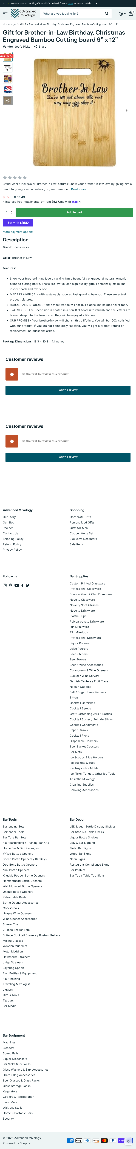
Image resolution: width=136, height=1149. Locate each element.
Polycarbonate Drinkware (87, 621)
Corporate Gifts (80, 517)
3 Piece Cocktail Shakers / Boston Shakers (31, 935)
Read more (78, 189)
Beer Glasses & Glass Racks (21, 1080)
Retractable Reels (14, 897)
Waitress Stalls (12, 1107)
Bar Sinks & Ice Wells (16, 1064)
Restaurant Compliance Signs (89, 864)
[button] (4, 3)
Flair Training (11, 979)
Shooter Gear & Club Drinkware (91, 594)
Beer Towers (78, 659)
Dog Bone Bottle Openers (20, 864)
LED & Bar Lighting (82, 842)
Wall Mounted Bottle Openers (22, 886)
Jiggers (8, 989)
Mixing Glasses (13, 940)
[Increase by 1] (12, 209)
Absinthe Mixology (82, 779)
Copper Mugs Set (81, 533)
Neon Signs (77, 859)
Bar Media (9, 1006)
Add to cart (74, 212)
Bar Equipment (14, 1035)
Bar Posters (77, 870)
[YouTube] (17, 585)
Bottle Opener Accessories (20, 902)
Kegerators (10, 1091)
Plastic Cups (78, 616)
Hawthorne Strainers (16, 957)
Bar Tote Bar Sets (14, 837)
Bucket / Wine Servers (84, 676)
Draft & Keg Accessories (19, 1075)
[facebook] (22, 585)
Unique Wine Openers (17, 913)
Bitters (74, 697)
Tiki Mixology (79, 632)
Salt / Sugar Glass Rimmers (88, 692)
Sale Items (77, 544)
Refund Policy (12, 544)
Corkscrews (11, 908)
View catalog (5, 13)
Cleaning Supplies (82, 784)
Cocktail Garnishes (82, 703)
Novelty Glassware (82, 599)
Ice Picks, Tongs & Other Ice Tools (92, 773)
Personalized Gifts (82, 522)
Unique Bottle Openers (18, 891)
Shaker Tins (10, 924)
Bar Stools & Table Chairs (87, 832)
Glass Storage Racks (16, 1086)
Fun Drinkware (79, 627)
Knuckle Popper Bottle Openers (24, 875)
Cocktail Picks (79, 735)
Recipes (8, 528)
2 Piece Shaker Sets (16, 930)
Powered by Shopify (16, 1143)
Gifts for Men (79, 528)
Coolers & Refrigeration (18, 1096)
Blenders (8, 1048)
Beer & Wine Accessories (86, 665)
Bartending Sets (13, 826)
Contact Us (10, 533)
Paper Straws (79, 730)
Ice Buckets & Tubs (82, 762)
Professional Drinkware (85, 637)
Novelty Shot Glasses (84, 605)
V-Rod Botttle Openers (18, 853)
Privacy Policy (12, 549)
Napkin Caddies (80, 686)
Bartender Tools (13, 832)
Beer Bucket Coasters (84, 746)
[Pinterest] (10, 585)
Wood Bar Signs (80, 853)
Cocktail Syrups (80, 708)
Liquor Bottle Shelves (84, 837)
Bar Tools (10, 820)
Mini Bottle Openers (16, 870)
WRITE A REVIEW (68, 390)
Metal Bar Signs (80, 848)
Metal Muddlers (13, 951)
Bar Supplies (79, 576)
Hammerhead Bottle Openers (22, 881)
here (70, 3)
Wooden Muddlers (15, 946)
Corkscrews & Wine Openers (89, 670)
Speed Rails (10, 1053)
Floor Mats (10, 1102)
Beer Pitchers (78, 654)
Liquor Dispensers (15, 1059)
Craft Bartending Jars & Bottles (91, 714)
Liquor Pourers (79, 643)
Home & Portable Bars (18, 1113)
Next (96, 3)
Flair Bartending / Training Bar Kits (26, 842)
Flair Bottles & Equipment (20, 973)
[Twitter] (28, 585)
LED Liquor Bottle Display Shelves (92, 826)
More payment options (18, 232)
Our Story (9, 517)
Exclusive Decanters (83, 539)
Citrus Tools (11, 995)
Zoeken (107, 13)
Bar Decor (77, 820)
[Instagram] (5, 585)
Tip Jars (8, 1000)
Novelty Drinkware (82, 610)
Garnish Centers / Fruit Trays (89, 681)
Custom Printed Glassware (87, 583)
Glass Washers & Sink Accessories (25, 1069)
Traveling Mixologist (16, 984)
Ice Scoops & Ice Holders (86, 757)
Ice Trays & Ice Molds (84, 768)
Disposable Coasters (84, 741)
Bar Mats (76, 752)
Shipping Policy (13, 539)
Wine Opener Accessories (20, 919)
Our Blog (9, 522)
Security (8, 1118)
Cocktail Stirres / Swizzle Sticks (91, 719)
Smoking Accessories (84, 790)
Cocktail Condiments (84, 725)
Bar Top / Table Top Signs (87, 875)
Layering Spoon (13, 968)
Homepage (9, 24)
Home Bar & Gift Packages (21, 848)
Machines (9, 1042)
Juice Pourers (79, 648)
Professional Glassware (85, 588)
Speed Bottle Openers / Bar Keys (25, 859)
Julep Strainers (13, 962)
